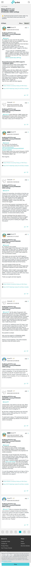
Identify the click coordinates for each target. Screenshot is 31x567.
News (22, 541)
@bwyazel (5, 38)
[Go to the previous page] (3, 532)
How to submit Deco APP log (13, 57)
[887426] (4, 28)
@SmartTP (6, 402)
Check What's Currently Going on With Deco (15, 85)
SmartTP (9, 358)
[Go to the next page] (29, 532)
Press (22, 539)
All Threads (4, 6)
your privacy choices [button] (6, 561)
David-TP (13, 27)
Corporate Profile (5, 541)
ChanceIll (9, 102)
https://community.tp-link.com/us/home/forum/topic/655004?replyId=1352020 (13, 148)
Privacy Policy (4, 545)
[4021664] (4, 359)
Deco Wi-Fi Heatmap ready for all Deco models (16, 88)
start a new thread (10, 461)
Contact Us (4, 543)
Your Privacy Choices (6, 548)
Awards (23, 543)
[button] (2, 2)
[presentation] (4, 28)
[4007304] (4, 104)
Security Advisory (25, 545)
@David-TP (6, 114)
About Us (4, 539)
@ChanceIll (6, 143)
